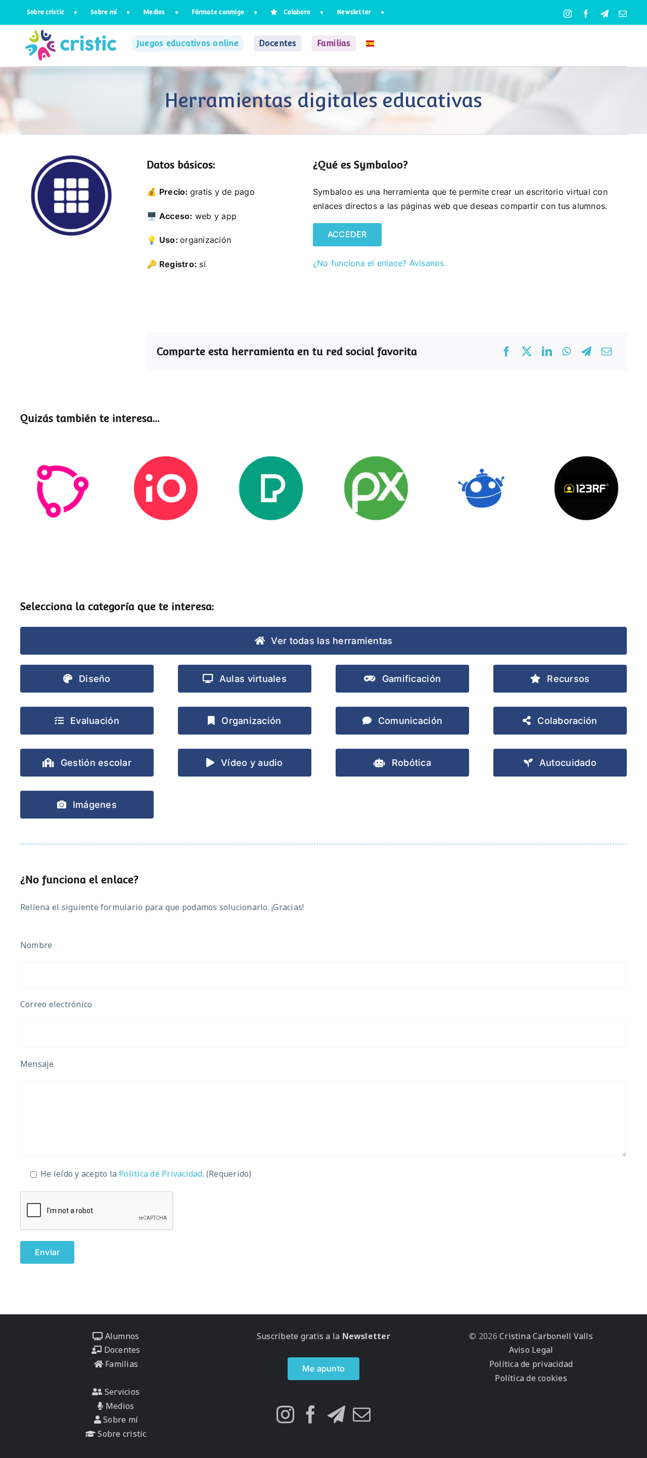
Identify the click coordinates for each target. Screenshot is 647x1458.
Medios (119, 1405)
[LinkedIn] (547, 351)
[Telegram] (586, 351)
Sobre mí (119, 1419)
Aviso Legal (531, 1349)
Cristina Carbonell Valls (545, 1336)
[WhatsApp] (566, 351)
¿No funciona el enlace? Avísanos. (380, 263)
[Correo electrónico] (606, 351)
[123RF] (586, 488)
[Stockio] (165, 488)
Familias (120, 1363)
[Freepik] (481, 488)
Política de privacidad (531, 1363)
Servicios (121, 1391)
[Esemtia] (60, 488)
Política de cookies (531, 1378)
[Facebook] (506, 351)
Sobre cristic (121, 1433)
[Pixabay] (376, 488)
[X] (527, 351)
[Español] (370, 43)
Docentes (121, 1349)
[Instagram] (285, 1414)
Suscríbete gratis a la (323, 1336)
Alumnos (121, 1336)
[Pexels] (270, 488)
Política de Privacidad (160, 1173)
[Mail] (362, 1414)
